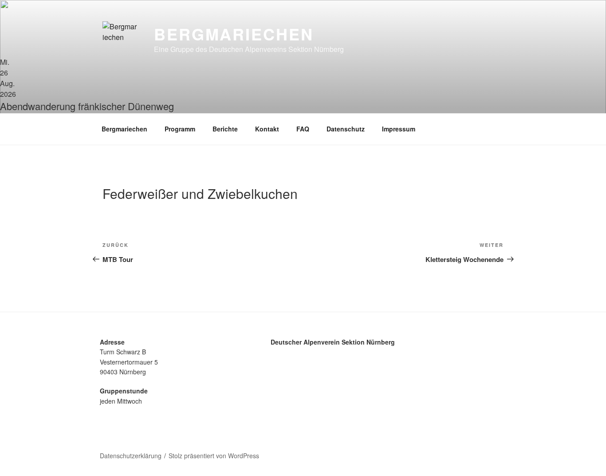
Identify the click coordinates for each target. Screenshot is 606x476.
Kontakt (267, 128)
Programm (180, 128)
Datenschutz (346, 128)
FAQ (302, 128)
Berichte (225, 128)
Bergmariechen (233, 33)
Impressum (398, 128)
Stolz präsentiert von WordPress (214, 455)
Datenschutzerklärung (130, 455)
